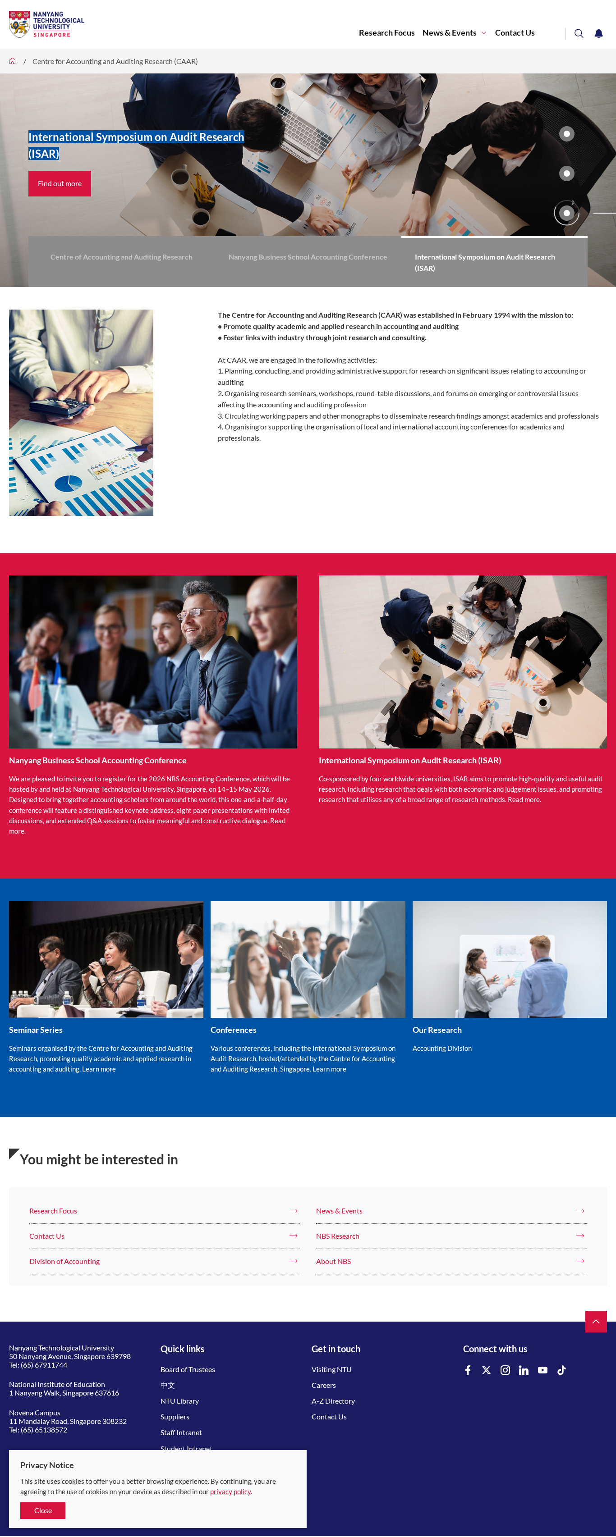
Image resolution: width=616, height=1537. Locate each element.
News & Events (450, 32)
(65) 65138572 (44, 1429)
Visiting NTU (332, 1369)
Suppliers (175, 1416)
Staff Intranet (181, 1432)
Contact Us (515, 32)
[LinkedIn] (524, 1370)
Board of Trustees (188, 1369)
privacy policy (230, 1491)
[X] (487, 1370)
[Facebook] (468, 1370)
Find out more (60, 183)
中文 (168, 1385)
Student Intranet (186, 1448)
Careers (324, 1385)
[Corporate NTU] (12, 61)
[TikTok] (562, 1370)
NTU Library (180, 1400)
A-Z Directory (333, 1400)
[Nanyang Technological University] (184, 24)
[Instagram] (505, 1370)
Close (43, 1510)
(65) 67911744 (44, 1364)
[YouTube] (543, 1370)
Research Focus (387, 32)
